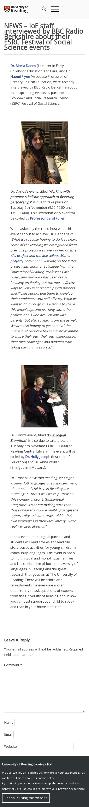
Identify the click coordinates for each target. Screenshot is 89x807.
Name (8, 722)
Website (10, 746)
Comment (13, 665)
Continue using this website (26, 798)
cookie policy (46, 778)
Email (8, 734)
